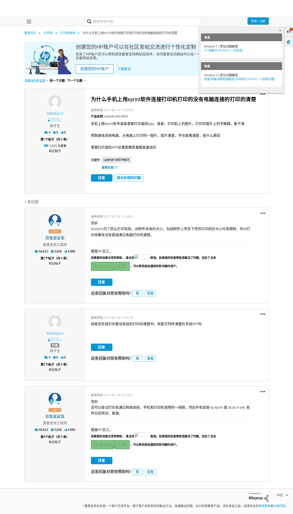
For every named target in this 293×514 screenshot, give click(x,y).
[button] (263, 94)
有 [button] (137, 293)
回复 (101, 178)
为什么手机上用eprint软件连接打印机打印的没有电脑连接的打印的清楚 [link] (130, 33)
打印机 (48, 33)
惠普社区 (30, 33)
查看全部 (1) (110, 167)
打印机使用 (67, 33)
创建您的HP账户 (94, 69)
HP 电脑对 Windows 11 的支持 (223, 50)
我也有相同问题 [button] (129, 178)
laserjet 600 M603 (117, 160)
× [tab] (280, 30)
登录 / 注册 (258, 21)
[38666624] (54, 101)
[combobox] (142, 21)
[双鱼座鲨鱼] (54, 220)
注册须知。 (281, 506)
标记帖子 (55, 151)
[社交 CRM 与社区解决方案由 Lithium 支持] (258, 497)
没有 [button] (150, 293)
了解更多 (124, 69)
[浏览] (28, 21)
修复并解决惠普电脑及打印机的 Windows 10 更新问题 (239, 79)
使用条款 (265, 506)
